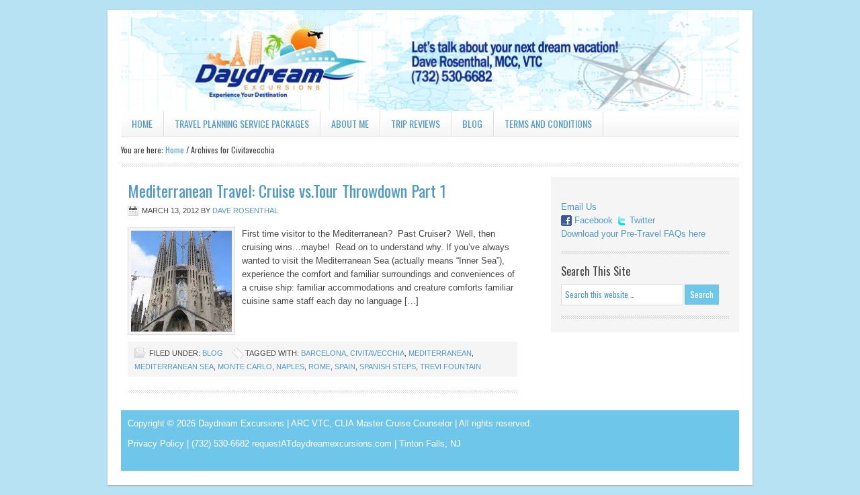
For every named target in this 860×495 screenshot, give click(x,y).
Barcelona (323, 353)
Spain (345, 367)
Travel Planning (430, 60)
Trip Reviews (415, 123)
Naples (290, 367)
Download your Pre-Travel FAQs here (633, 234)
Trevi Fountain (450, 367)
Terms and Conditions (548, 123)
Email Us (579, 207)
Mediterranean (440, 353)
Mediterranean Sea (174, 367)
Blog (472, 123)
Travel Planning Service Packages (242, 123)
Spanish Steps (387, 367)
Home (142, 123)
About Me (350, 123)
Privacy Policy (156, 444)
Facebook (593, 220)
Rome (319, 367)
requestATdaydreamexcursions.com (322, 444)
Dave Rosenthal (245, 210)
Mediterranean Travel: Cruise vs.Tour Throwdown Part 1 (287, 190)
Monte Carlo (245, 367)
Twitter (642, 220)
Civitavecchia (377, 353)
